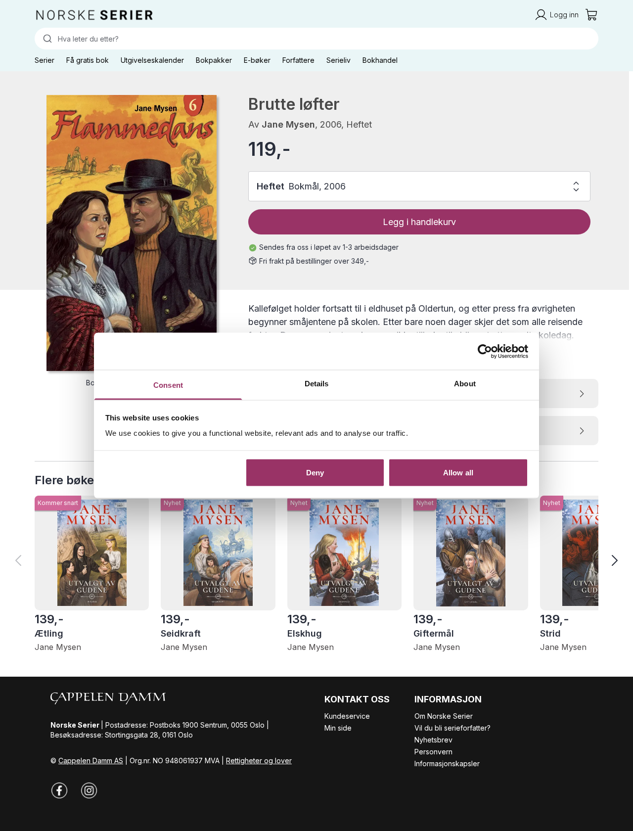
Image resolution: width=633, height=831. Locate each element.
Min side (338, 728)
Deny (315, 472)
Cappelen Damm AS (90, 760)
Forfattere (298, 60)
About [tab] (465, 383)
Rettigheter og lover (259, 760)
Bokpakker (214, 60)
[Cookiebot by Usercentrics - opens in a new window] (485, 351)
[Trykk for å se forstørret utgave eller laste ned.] (131, 233)
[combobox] (316, 38)
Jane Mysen (288, 124)
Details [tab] (317, 383)
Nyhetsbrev (433, 740)
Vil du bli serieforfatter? (452, 728)
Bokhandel (380, 60)
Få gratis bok (87, 60)
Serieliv (338, 60)
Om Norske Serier (443, 716)
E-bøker (257, 60)
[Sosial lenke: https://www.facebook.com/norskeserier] (59, 790)
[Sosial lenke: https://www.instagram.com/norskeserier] (89, 790)
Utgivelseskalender (152, 60)
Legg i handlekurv (419, 222)
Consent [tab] (168, 385)
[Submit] (46, 38)
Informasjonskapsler (447, 763)
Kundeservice (347, 716)
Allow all (458, 472)
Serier (44, 60)
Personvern (433, 751)
